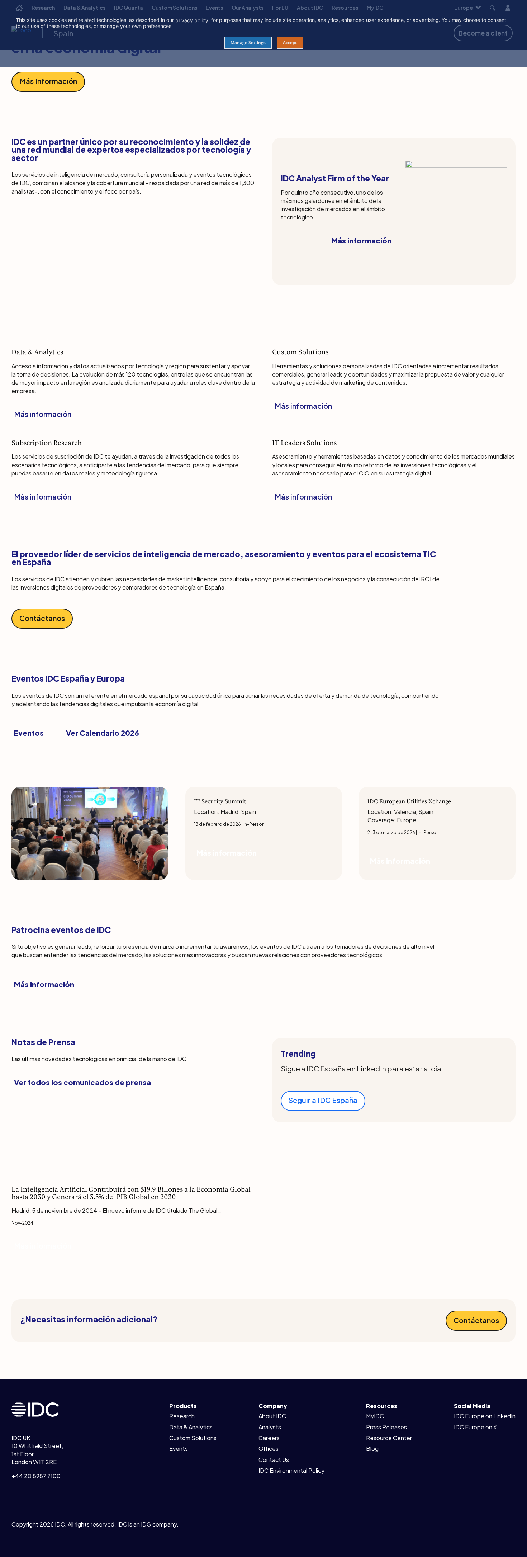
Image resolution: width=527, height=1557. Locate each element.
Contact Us (273, 1459)
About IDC (272, 1416)
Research (182, 1416)
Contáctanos (42, 618)
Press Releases (386, 1427)
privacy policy (191, 20)
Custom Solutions (193, 1438)
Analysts (269, 1427)
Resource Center (389, 1438)
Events (178, 1448)
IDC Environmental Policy (291, 1470)
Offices (268, 1448)
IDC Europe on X (475, 1427)
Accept (290, 42)
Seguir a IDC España (323, 1099)
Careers (269, 1438)
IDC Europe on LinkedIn (485, 1416)
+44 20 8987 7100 (36, 1476)
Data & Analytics (191, 1427)
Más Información (48, 80)
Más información (361, 240)
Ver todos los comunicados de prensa (82, 1082)
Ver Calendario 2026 (102, 732)
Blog (372, 1448)
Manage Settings (248, 42)
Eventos (29, 732)
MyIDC (375, 1416)
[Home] (35, 1408)
